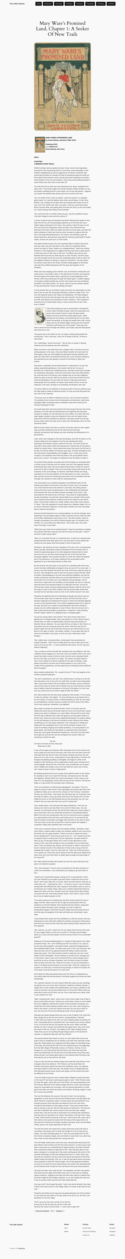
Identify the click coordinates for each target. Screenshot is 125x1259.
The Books (69, 3)
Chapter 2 (59, 1211)
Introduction (48, 3)
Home (38, 3)
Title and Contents (42, 1211)
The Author (58, 3)
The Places (100, 3)
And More (111, 3)
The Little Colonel (17, 4)
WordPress (21, 1248)
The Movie (79, 3)
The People (90, 3)
